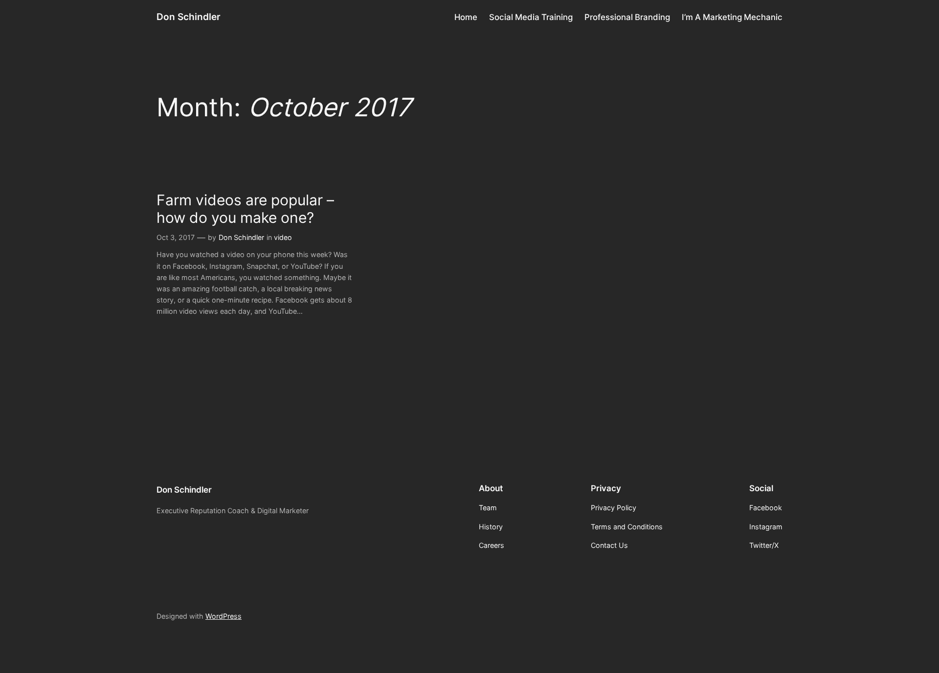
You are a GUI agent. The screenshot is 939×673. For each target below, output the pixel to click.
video (283, 237)
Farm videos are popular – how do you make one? (245, 209)
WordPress (223, 616)
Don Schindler (188, 16)
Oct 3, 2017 (175, 237)
